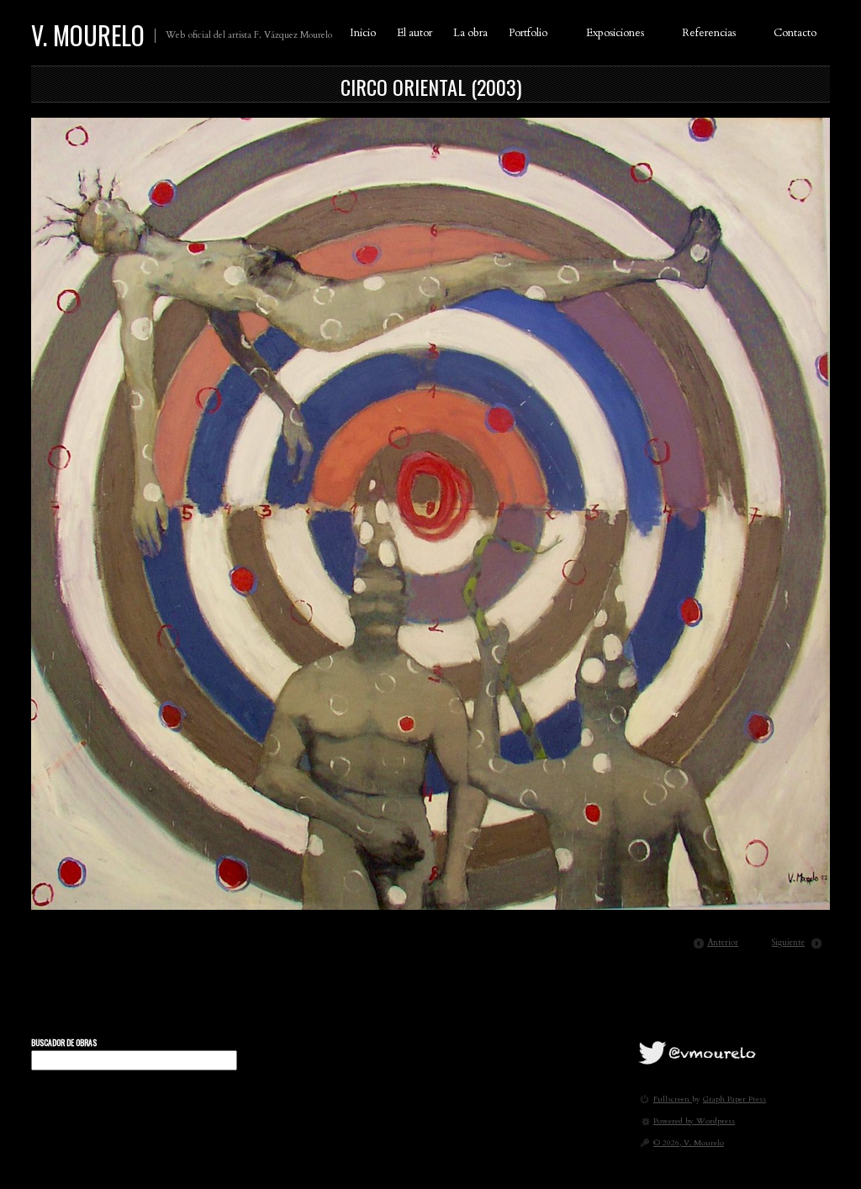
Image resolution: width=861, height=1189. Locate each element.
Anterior (722, 943)
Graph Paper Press (734, 1098)
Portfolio (528, 32)
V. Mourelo (88, 35)
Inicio (363, 32)
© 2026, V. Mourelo (688, 1142)
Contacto (795, 32)
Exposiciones (615, 32)
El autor (414, 32)
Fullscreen (672, 1098)
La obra (470, 32)
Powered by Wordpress (694, 1120)
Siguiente (788, 943)
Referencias (709, 32)
